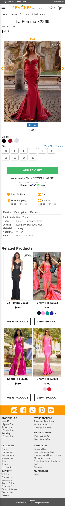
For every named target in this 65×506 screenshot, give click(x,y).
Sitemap (38, 467)
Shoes (5, 464)
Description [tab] (20, 212)
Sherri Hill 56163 (47, 302)
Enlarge (32, 125)
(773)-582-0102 (8, 2)
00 (6, 151)
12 (15, 158)
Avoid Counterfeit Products (47, 461)
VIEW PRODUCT (17, 321)
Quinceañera (8, 455)
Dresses (14, 14)
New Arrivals (7, 458)
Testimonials (7, 492)
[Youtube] (51, 410)
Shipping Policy (9, 486)
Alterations (7, 480)
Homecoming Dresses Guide (48, 455)
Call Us (46, 194)
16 (33, 158)
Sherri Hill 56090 (47, 378)
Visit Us (5, 474)
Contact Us (7, 477)
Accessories (7, 467)
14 (24, 158)
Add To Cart (32, 170)
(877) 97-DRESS (42, 439)
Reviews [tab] (35, 212)
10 (6, 158)
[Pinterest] (42, 410)
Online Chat (21, 2)
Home (5, 14)
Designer (27, 14)
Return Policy (8, 483)
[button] (3, 8)
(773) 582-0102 (41, 436)
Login (36, 474)
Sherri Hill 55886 (17, 378)
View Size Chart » (53, 146)
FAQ (36, 464)
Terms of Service (10, 489)
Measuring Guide (42, 458)
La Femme (40, 14)
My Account (58, 2)
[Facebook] (23, 410)
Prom (4, 449)
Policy (32, 500)
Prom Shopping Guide (44, 452)
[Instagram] (14, 410)
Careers (5, 495)
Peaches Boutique (24, 503)
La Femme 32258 (18, 302)
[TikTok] (32, 410)
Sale (4, 461)
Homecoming (8, 452)
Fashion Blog (40, 449)
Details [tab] (7, 212)
